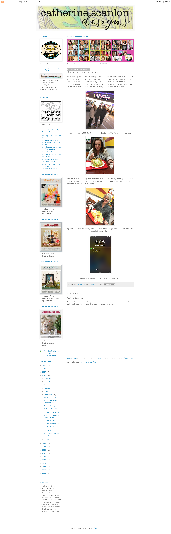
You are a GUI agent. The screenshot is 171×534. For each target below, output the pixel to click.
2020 (44, 365)
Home (100, 358)
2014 (44, 447)
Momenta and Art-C (51, 398)
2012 (44, 453)
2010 (44, 460)
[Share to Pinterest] (114, 284)
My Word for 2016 (51, 409)
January (48, 439)
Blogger (96, 528)
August (47, 388)
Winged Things (50, 406)
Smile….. (47, 430)
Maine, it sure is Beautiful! (51, 402)
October (48, 382)
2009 (44, 463)
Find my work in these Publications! (51, 156)
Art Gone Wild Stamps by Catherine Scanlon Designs (51, 142)
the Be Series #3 (51, 420)
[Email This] (105, 284)
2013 (44, 450)
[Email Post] (101, 284)
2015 (44, 443)
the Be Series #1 (51, 427)
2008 (44, 467)
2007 (44, 470)
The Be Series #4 (51, 412)
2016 (44, 375)
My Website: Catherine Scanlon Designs (51, 148)
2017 (44, 372)
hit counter (50, 356)
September (48, 385)
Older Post (128, 358)
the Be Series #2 (51, 424)
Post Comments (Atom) (89, 362)
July (46, 391)
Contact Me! (47, 152)
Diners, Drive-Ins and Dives (51, 416)
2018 (44, 369)
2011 (44, 457)
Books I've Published (51, 164)
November (48, 378)
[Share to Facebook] (112, 284)
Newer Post (72, 358)
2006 (44, 473)
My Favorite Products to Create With (51, 160)
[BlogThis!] (107, 284)
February (48, 395)
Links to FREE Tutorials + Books (49, 168)
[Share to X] (110, 284)
